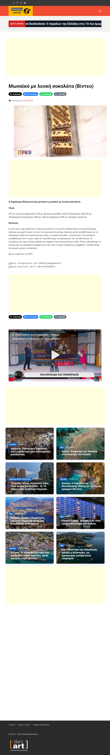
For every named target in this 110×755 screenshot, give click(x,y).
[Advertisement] (55, 57)
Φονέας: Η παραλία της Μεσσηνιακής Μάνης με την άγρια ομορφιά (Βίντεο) (81, 486)
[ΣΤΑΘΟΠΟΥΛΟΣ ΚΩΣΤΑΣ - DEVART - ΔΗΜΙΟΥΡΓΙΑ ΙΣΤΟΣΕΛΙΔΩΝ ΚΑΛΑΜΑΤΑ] (19, 745)
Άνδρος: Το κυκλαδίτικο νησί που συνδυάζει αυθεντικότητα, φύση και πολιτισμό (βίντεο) (30, 555)
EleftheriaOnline (30, 734)
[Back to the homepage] (21, 11)
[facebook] (17, 3)
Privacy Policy (24, 725)
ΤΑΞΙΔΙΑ (13, 444)
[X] (14, 3)
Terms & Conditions (41, 725)
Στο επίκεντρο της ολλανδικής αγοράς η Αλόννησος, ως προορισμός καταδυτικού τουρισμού (79, 554)
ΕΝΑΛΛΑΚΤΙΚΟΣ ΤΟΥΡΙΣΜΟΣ (20, 479)
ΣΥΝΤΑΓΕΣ (28, 100)
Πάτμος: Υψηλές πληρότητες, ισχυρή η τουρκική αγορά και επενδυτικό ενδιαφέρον (28, 521)
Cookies (12, 725)
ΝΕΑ (61, 447)
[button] (100, 11)
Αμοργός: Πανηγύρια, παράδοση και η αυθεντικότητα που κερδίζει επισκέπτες (31, 451)
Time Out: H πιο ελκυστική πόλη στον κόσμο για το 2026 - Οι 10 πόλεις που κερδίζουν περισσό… (30, 486)
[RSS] (25, 3)
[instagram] (21, 3)
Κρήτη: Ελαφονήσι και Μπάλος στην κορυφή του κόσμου (79, 453)
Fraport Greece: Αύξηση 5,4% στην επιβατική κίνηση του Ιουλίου (81, 522)
